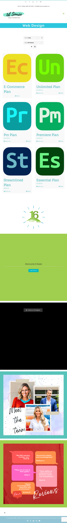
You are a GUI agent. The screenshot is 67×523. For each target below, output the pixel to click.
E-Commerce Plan (14, 89)
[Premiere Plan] (49, 116)
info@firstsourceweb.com (42, 6)
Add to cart (40, 93)
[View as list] (34, 46)
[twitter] (36, 520)
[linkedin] (33, 520)
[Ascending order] (42, 37)
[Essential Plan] (49, 161)
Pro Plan (10, 135)
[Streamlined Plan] (17, 161)
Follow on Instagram (34, 310)
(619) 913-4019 (30, 6)
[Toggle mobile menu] (64, 13)
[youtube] (39, 520)
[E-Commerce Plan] (17, 68)
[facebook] (30, 520)
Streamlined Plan (13, 182)
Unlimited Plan (48, 87)
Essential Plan (47, 180)
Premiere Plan (47, 135)
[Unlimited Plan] (49, 68)
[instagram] (27, 520)
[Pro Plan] (17, 116)
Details (17, 96)
